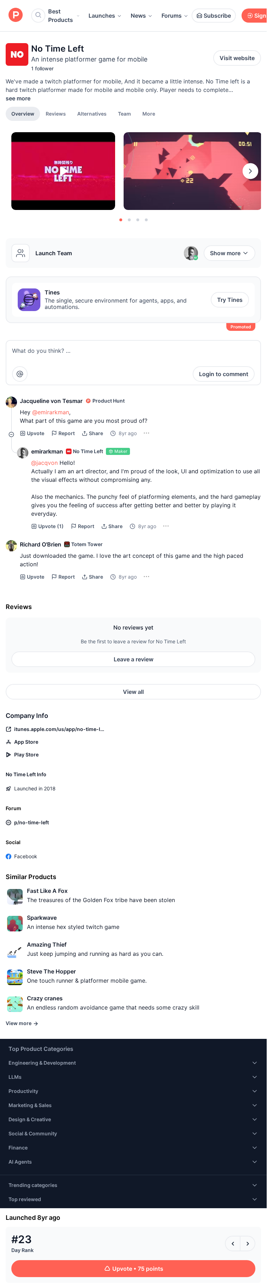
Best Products (60, 15)
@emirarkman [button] (50, 412)
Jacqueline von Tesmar (51, 400)
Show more (225, 253)
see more (18, 98)
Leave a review (133, 659)
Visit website (237, 58)
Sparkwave (42, 917)
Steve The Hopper (51, 971)
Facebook (25, 856)
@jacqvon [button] (44, 462)
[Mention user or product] (20, 374)
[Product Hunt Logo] (15, 15)
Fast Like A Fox (47, 890)
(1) (51, 526)
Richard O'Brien (40, 544)
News (138, 15)
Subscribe (217, 15)
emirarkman (47, 451)
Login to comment (223, 374)
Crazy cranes (45, 998)
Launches (102, 15)
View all (133, 691)
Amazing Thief (47, 944)
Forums (172, 15)
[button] (149, 113)
